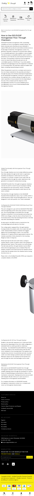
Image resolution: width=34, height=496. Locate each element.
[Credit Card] (9, 486)
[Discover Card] (29, 486)
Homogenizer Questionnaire (14, 385)
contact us (18, 383)
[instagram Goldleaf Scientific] (2, 464)
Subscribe (29, 457)
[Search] (31, 9)
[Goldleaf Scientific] (8, 3)
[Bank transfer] (4, 486)
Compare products (6, 429)
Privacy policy (4, 401)
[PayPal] (14, 489)
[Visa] (19, 486)
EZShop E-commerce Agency (10, 480)
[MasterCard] (14, 486)
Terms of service (5, 399)
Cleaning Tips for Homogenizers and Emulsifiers (13, 378)
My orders (3, 422)
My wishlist (4, 426)
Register (3, 420)
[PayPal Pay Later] (19, 489)
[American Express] (24, 486)
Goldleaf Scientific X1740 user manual (21, 256)
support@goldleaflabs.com (10, 442)
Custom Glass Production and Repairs (11, 406)
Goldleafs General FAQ (7, 408)
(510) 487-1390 (6, 440)
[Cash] (9, 489)
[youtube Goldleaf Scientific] (7, 464)
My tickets (4, 424)
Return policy (4, 404)
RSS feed (3, 410)
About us (3, 397)
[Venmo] (24, 489)
